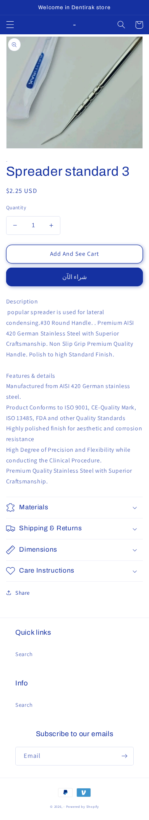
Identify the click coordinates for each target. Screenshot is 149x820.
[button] (10, 25)
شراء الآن (74, 277)
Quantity (16, 207)
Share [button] (22, 592)
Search (24, 654)
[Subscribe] (124, 756)
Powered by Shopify (82, 806)
